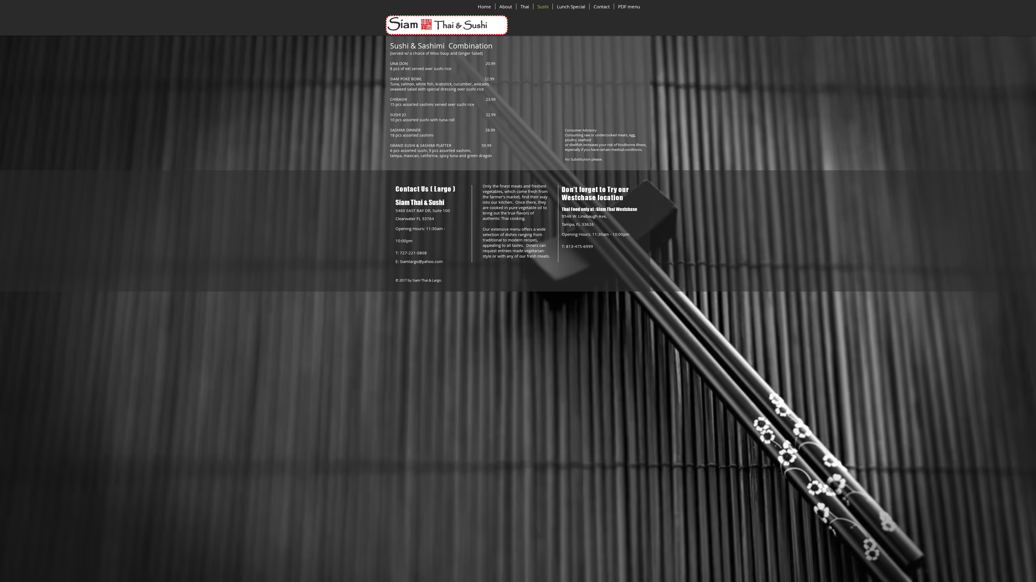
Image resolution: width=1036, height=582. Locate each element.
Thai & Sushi (460, 26)
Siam (411, 24)
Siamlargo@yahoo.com (421, 261)
